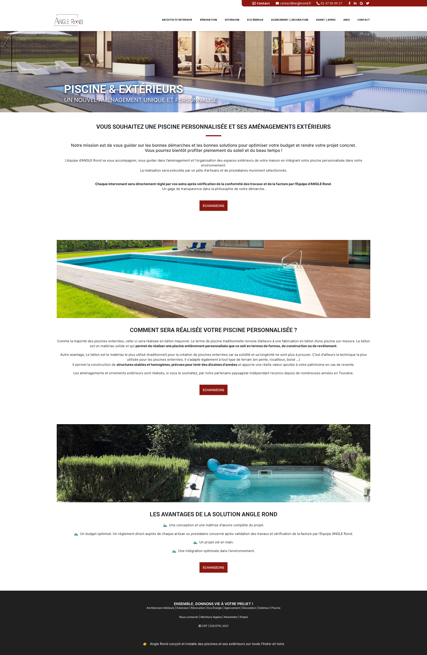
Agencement (232, 607)
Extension (232, 19)
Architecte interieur (177, 19)
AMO (346, 19)
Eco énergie (255, 19)
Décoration (249, 607)
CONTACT (363, 19)
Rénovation (208, 19)
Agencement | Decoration (289, 19)
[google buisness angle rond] (362, 3)
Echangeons (213, 206)
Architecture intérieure (160, 607)
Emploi (244, 617)
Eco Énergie (214, 607)
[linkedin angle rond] (356, 3)
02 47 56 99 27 (331, 3)
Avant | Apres (326, 19)
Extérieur (263, 607)
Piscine (275, 607)
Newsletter (231, 617)
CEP (204, 625)
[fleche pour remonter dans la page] (416, 643)
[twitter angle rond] (368, 3)
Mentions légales (211, 617)
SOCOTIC (215, 625)
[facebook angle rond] (350, 3)
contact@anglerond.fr (295, 3)
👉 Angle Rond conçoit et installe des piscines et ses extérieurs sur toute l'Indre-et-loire (213, 644)
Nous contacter (188, 617)
